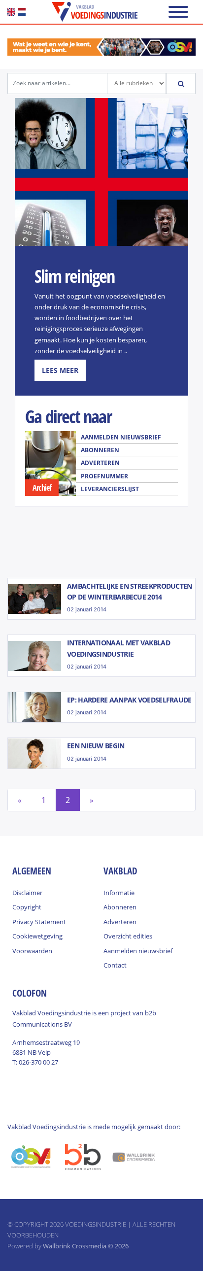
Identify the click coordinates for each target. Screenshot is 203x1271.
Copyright (26, 907)
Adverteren (100, 463)
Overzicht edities (127, 936)
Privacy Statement (39, 921)
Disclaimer (27, 892)
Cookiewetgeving (37, 936)
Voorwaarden (32, 950)
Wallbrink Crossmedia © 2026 (86, 1245)
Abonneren (100, 450)
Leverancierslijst (110, 489)
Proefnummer (104, 476)
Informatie (119, 892)
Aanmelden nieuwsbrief (121, 437)
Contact (115, 965)
